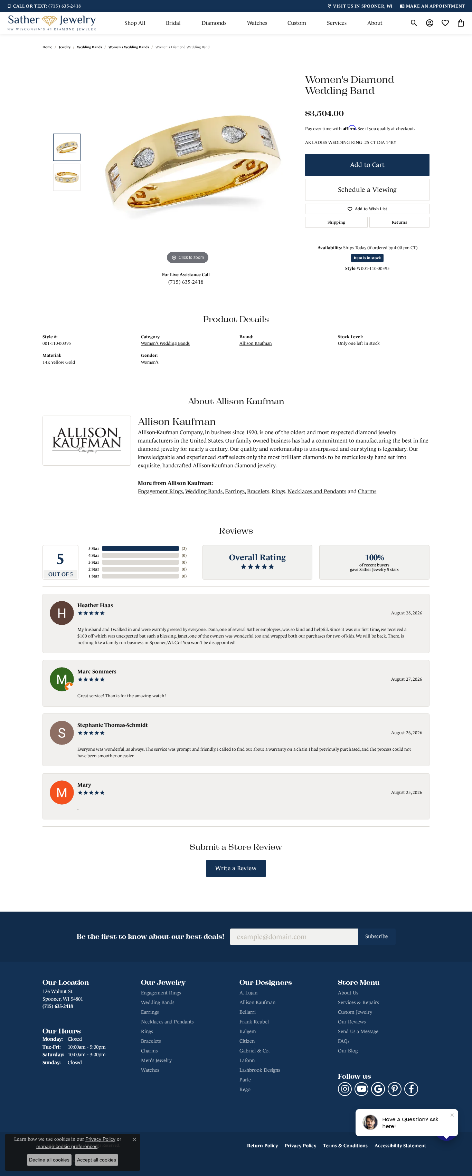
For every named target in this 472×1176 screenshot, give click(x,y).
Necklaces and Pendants (316, 491)
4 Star (93, 555)
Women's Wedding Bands (128, 47)
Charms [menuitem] (149, 1050)
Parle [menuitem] (245, 1079)
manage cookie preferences (66, 1146)
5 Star (93, 548)
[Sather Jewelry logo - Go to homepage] (51, 23)
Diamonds (213, 23)
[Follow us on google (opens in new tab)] (378, 1089)
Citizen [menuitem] (247, 1041)
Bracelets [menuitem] (151, 1041)
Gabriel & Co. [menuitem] (254, 1050)
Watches (257, 23)
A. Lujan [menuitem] (248, 992)
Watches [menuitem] (150, 1070)
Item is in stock (367, 258)
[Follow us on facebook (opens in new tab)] (411, 1089)
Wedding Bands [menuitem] (157, 1002)
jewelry (64, 47)
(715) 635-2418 (186, 282)
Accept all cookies (96, 1160)
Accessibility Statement (400, 1145)
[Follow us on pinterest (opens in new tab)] (395, 1089)
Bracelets (258, 491)
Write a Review (235, 868)
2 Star (93, 569)
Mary (84, 784)
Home (47, 47)
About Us (348, 992)
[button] (414, 23)
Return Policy (262, 1145)
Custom (296, 23)
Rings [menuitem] (147, 1031)
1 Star (93, 576)
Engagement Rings (160, 491)
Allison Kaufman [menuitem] (257, 1002)
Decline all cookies (49, 1160)
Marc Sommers (96, 671)
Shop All (134, 23)
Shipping (336, 222)
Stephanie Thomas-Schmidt (112, 725)
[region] (187, 162)
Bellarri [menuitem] (247, 1012)
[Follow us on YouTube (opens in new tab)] (361, 1089)
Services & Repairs (358, 1002)
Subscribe (376, 936)
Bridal (173, 23)
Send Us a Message (358, 1031)
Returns (399, 222)
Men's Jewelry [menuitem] (156, 1060)
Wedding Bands (89, 47)
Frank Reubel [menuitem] (254, 1021)
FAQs (343, 1041)
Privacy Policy (300, 1145)
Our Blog (348, 1050)
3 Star (93, 562)
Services (337, 23)
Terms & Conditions (345, 1145)
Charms (367, 491)
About (375, 23)
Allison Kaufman (255, 343)
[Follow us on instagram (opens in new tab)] (345, 1089)
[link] (44, 6)
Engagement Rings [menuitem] (161, 992)
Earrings (235, 491)
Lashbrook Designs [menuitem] (259, 1070)
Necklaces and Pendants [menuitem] (167, 1021)
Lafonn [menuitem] (247, 1060)
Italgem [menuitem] (247, 1031)
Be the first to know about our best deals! (150, 936)
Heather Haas (95, 605)
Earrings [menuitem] (150, 1012)
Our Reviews (352, 1021)
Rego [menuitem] (245, 1089)
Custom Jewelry (355, 1012)
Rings (278, 491)
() (184, 548)
